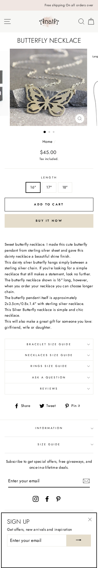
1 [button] (45, 132)
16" (33, 187)
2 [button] (49, 132)
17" (49, 187)
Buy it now (49, 220)
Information (49, 428)
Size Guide (49, 444)
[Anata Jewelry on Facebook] (47, 499)
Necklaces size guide (49, 355)
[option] (51, 5)
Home (47, 141)
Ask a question (49, 377)
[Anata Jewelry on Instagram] (36, 499)
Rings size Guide (49, 366)
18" (65, 187)
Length (49, 177)
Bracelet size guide (49, 344)
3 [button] (54, 132)
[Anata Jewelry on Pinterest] (58, 499)
